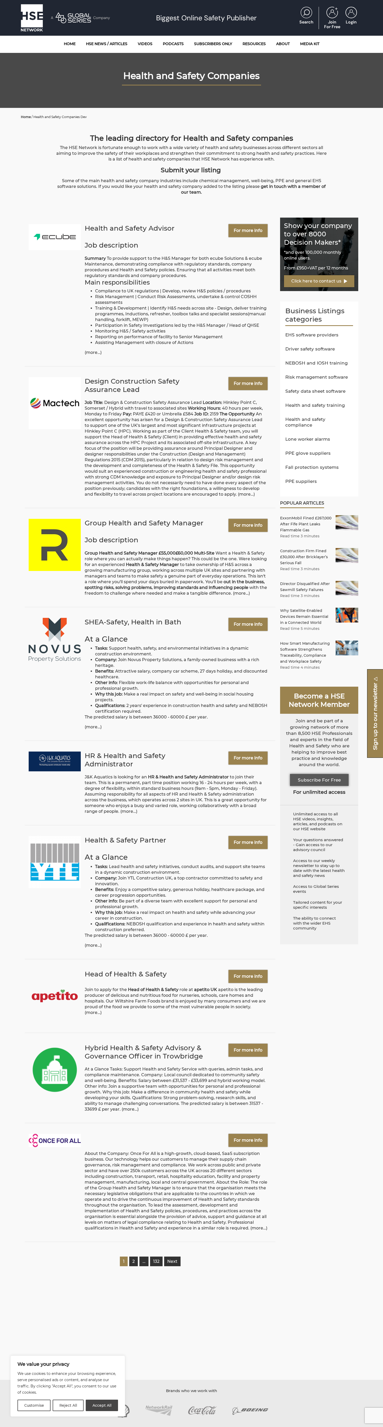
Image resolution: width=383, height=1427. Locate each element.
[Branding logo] (158, 1410)
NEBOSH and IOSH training (316, 363)
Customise (34, 1405)
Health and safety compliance (305, 422)
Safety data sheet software (315, 391)
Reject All (68, 1405)
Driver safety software (310, 349)
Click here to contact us (316, 281)
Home (26, 117)
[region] (67, 1386)
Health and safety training (315, 405)
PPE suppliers (301, 481)
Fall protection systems (312, 467)
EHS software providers (311, 334)
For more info (248, 230)
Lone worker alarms (307, 439)
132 (156, 1261)
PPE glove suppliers (308, 453)
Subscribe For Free (319, 780)
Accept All (102, 1405)
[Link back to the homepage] (32, 18)
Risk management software (316, 377)
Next (172, 1261)
